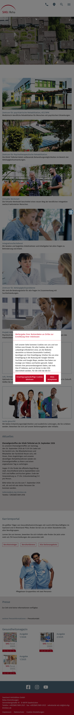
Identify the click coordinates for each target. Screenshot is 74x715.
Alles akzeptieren (52, 378)
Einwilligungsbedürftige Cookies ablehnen (29, 378)
